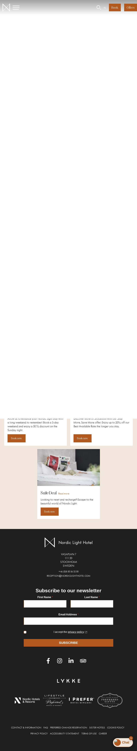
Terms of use (89, 734)
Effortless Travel (87, 331)
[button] (18, 7)
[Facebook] (48, 661)
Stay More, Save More (92, 411)
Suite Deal (49, 492)
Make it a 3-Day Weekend (28, 411)
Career (103, 734)
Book (114, 7)
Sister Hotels (97, 728)
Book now (16, 276)
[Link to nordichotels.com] (27, 700)
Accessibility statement (64, 734)
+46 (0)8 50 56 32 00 (68, 572)
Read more (57, 247)
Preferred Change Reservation (68, 728)
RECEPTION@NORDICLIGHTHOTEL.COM (68, 576)
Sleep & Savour (20, 331)
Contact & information (26, 728)
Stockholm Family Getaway (22, 248)
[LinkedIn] (70, 661)
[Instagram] (59, 661)
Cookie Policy (115, 728)
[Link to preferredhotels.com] (54, 700)
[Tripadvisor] (82, 661)
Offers (130, 7)
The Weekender (87, 246)
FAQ (45, 728)
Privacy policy (39, 734)
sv (105, 7)
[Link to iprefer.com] (81, 700)
